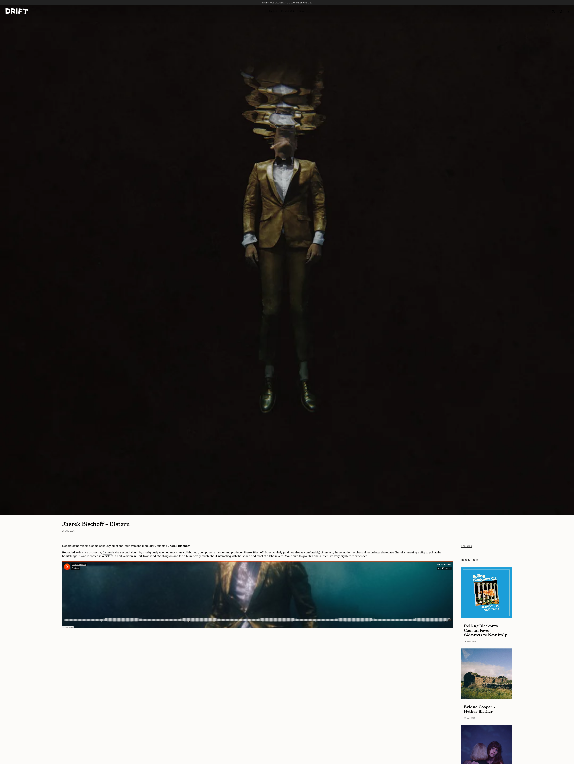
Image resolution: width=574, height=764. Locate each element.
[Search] (560, 11)
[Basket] (567, 11)
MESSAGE (301, 2)
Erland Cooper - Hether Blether (480, 709)
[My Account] (553, 11)
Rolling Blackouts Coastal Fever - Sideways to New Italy (485, 630)
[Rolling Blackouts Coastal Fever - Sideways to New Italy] (486, 592)
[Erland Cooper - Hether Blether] (486, 673)
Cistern (107, 552)
